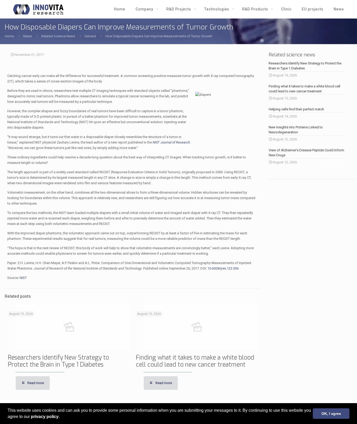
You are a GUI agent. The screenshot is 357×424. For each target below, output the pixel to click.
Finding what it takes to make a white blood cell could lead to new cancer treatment (195, 361)
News (27, 36)
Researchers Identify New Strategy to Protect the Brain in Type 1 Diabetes (58, 361)
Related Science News (58, 36)
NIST (23, 278)
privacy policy (45, 416)
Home (9, 36)
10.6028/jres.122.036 (223, 268)
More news (333, 166)
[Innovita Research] (38, 9)
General (90, 36)
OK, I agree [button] (331, 413)
